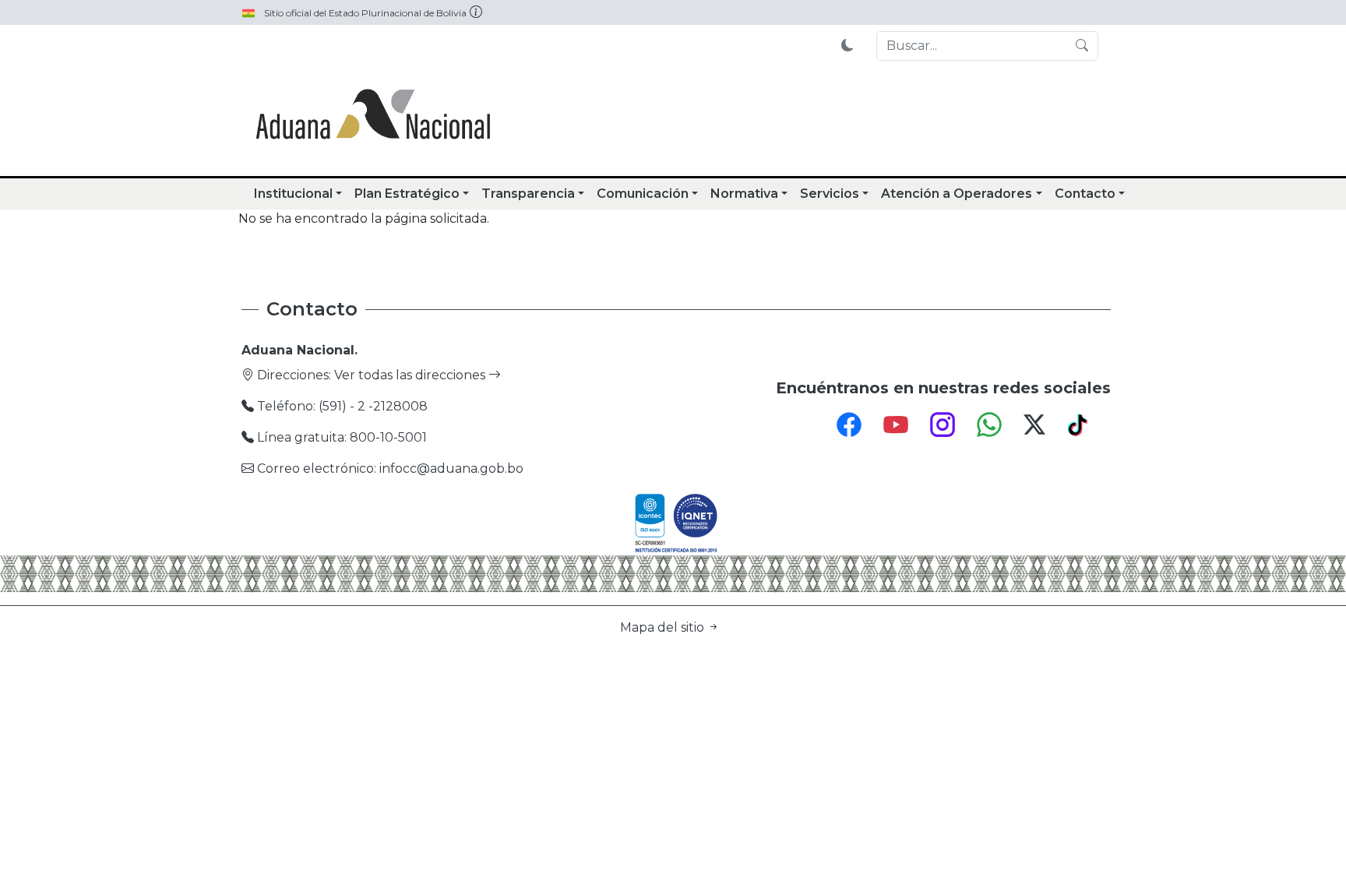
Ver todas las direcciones (411, 375)
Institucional (293, 193)
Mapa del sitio (663, 627)
